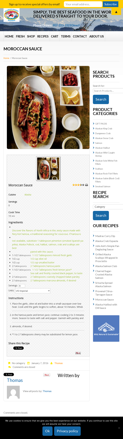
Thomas (58, 363)
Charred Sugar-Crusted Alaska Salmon (103, 274)
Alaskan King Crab (103, 128)
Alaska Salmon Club (106, 266)
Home (9, 36)
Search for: (99, 85)
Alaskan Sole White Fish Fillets (106, 162)
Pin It (78, 353)
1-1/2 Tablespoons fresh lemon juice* (52, 269)
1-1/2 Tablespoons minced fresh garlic (52, 255)
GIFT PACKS (101, 123)
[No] (119, 428)
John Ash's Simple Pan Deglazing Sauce (107, 247)
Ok (47, 431)
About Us (96, 36)
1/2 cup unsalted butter (42, 262)
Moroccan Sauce (104, 299)
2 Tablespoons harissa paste (45, 266)
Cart (54, 36)
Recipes (43, 36)
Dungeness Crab (103, 133)
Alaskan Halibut (102, 148)
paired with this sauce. (41, 251)
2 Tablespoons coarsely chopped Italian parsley (55, 276)
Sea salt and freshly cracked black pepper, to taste (56, 273)
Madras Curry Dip (105, 235)
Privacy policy (67, 431)
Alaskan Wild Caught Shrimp (105, 154)
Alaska (28, 194)
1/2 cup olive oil (38, 258)
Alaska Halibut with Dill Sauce (106, 306)
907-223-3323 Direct (66, 25)
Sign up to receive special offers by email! (34, 4)
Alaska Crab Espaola (106, 240)
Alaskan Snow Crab (104, 138)
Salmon (98, 143)
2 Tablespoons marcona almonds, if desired (53, 280)
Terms (65, 36)
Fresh (20, 36)
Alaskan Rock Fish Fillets (106, 173)
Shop (31, 36)
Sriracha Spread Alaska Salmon (103, 284)
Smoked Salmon (102, 186)
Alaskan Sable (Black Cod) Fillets (107, 180)
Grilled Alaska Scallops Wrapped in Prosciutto (106, 258)
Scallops (99, 168)
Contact (80, 36)
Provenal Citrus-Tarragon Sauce (104, 293)
